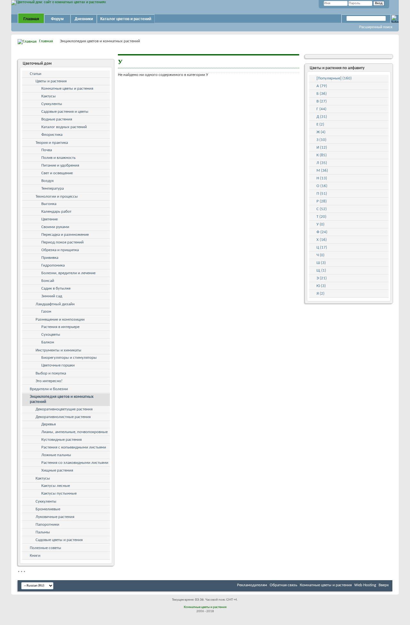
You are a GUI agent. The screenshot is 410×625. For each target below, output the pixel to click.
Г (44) (321, 109)
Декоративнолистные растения (63, 417)
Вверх (384, 585)
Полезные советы (45, 548)
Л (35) (321, 163)
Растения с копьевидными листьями (73, 447)
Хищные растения (57, 470)
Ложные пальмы (56, 455)
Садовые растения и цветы (64, 112)
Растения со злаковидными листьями (74, 463)
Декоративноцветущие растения (64, 409)
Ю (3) (321, 286)
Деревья (48, 424)
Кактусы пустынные (59, 493)
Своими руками (55, 227)
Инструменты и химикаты (58, 350)
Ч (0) (320, 255)
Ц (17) (321, 247)
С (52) (321, 209)
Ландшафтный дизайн (55, 304)
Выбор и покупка (51, 373)
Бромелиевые (48, 509)
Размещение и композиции (60, 319)
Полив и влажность (58, 158)
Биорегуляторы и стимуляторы (69, 358)
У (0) (320, 224)
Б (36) (321, 94)
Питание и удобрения (60, 165)
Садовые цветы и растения (59, 540)
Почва (46, 150)
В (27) (321, 101)
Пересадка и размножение (65, 235)
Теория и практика (52, 143)
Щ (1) (321, 270)
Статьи (35, 74)
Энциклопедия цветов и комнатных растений (62, 399)
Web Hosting (365, 585)
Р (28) (321, 201)
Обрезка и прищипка (60, 250)
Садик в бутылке (55, 288)
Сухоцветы (50, 335)
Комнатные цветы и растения (67, 88)
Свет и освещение (57, 173)
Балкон (47, 342)
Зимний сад (51, 296)
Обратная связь (283, 585)
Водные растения (56, 119)
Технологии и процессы (57, 196)
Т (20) (321, 217)
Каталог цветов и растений (125, 19)
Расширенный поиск (375, 27)
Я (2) (320, 294)
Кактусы (48, 96)
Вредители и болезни (49, 389)
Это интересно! (49, 381)
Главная (31, 19)
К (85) (321, 155)
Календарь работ (56, 212)
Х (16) (321, 240)
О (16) (321, 186)
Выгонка (48, 204)
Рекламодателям (252, 585)
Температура (52, 188)
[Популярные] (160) (334, 78)
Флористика (51, 135)
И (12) (321, 147)
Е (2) (320, 124)
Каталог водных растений (64, 127)
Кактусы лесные (55, 486)
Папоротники (47, 524)
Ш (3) (321, 263)
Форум (57, 19)
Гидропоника (53, 265)
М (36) (322, 171)
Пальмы (43, 532)
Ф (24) (321, 232)
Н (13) (321, 178)
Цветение (49, 219)
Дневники (84, 19)
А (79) (321, 86)
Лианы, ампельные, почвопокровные (74, 432)
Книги (35, 556)
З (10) (321, 140)
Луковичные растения (55, 517)
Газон (46, 311)
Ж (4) (320, 132)
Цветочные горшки (58, 365)
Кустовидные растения (61, 440)
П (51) (321, 194)
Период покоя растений (62, 242)
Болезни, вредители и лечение (68, 273)
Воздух (47, 181)
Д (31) (321, 117)
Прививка (49, 258)
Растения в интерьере (60, 327)
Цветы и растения (51, 81)
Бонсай (47, 281)
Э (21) (321, 278)
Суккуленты (51, 104)
